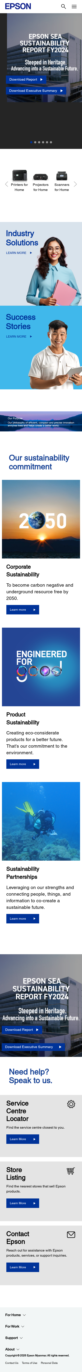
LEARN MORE (16, 253)
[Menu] (74, 6)
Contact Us (11, 1363)
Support (11, 1338)
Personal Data (49, 1363)
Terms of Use (29, 1363)
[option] (41, 81)
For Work (12, 1326)
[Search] (63, 6)
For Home (13, 1315)
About (9, 1349)
